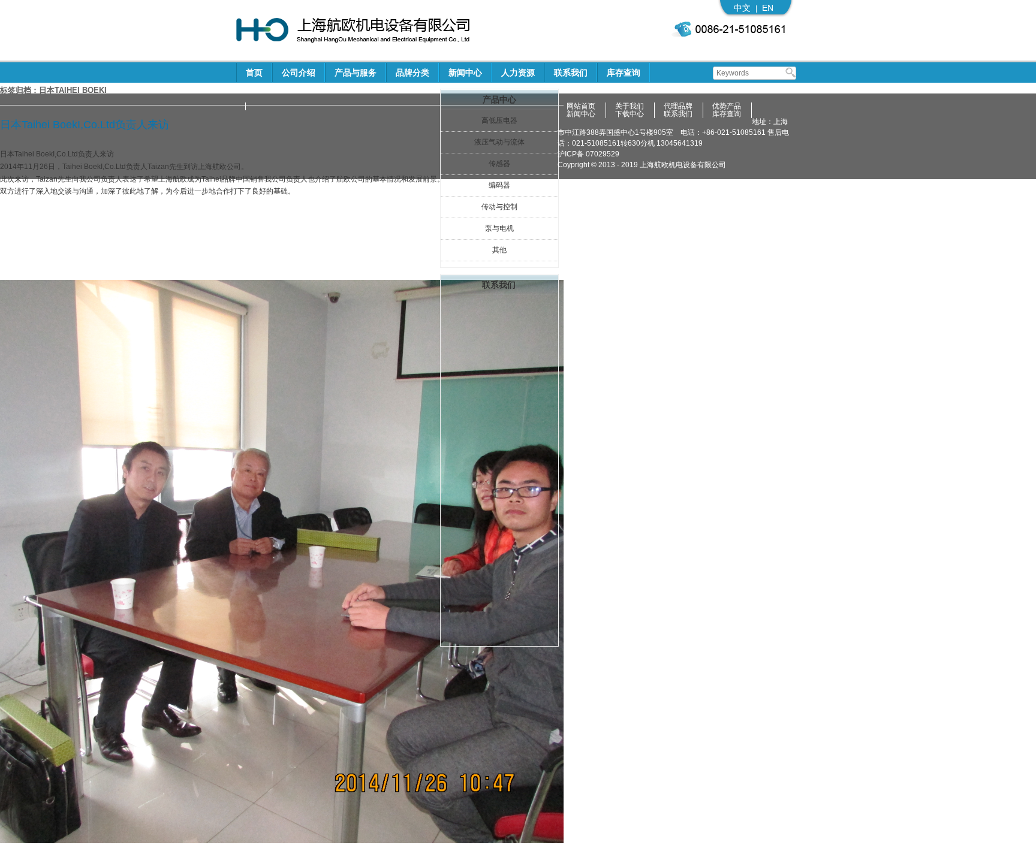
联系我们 (571, 72)
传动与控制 (499, 207)
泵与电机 (499, 228)
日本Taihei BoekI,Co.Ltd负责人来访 (84, 125)
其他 (499, 250)
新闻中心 (465, 72)
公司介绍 (298, 72)
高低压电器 (499, 120)
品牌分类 (412, 72)
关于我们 (629, 106)
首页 (254, 72)
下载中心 (629, 114)
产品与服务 (356, 72)
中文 (742, 8)
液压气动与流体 (499, 142)
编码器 (499, 185)
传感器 (499, 163)
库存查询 (623, 72)
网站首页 (581, 106)
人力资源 (518, 72)
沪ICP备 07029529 (588, 154)
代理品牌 (678, 106)
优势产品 (726, 106)
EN (767, 8)
